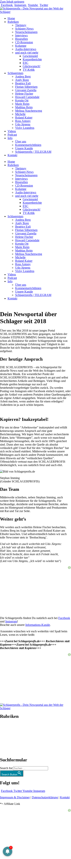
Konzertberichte (32, 59)
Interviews (21, 35)
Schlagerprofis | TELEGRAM (33, 151)
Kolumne (20, 45)
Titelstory (20, 25)
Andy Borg (22, 80)
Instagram (11, 621)
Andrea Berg (23, 76)
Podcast (12, 134)
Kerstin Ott (21, 100)
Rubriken (13, 21)
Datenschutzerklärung (45, 797)
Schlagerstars (15, 73)
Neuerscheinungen (26, 32)
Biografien (21, 38)
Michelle (20, 114)
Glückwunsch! (31, 66)
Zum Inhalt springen (12, 1)
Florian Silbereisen (26, 86)
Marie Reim (22, 103)
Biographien (7, 738)
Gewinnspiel (30, 56)
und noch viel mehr (26, 52)
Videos (12, 131)
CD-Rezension (24, 42)
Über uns (20, 141)
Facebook (64, 618)
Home (11, 18)
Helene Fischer (24, 93)
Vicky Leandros (24, 127)
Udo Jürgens (22, 124)
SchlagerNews (8, 727)
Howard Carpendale (27, 97)
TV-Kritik (29, 69)
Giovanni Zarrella (25, 90)
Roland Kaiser (23, 117)
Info (10, 138)
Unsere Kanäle (24, 148)
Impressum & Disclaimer (15, 797)
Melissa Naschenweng (28, 110)
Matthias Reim (24, 107)
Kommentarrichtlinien (28, 144)
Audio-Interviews (25, 49)
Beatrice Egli (23, 83)
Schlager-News (24, 28)
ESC (25, 62)
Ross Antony (23, 121)
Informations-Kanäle (37, 624)
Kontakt (12, 155)
